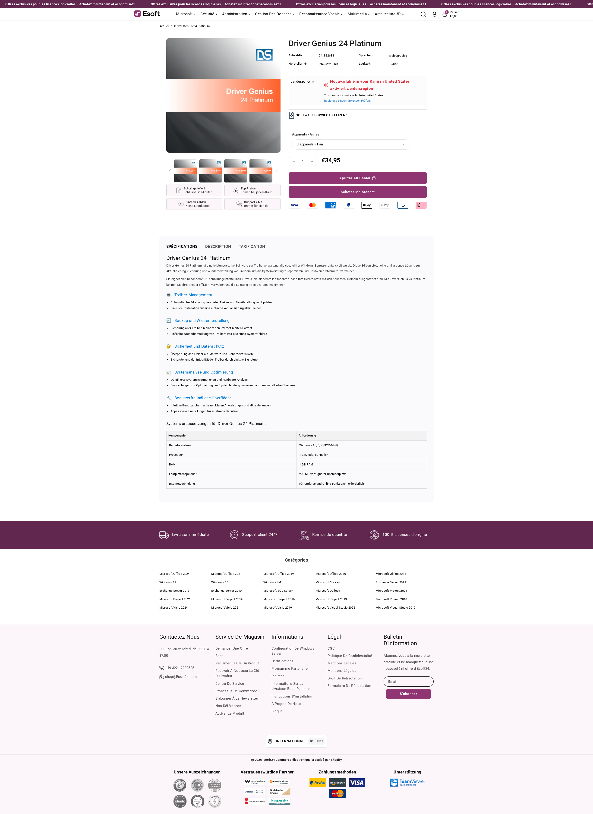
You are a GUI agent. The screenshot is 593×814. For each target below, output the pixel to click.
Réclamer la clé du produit (237, 663)
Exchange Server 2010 (226, 590)
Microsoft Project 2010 (391, 599)
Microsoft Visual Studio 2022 (335, 607)
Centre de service (229, 684)
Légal (334, 637)
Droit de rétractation (345, 678)
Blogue (277, 711)
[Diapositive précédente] (170, 171)
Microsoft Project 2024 (391, 590)
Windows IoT (272, 582)
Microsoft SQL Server (278, 590)
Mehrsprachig (398, 55)
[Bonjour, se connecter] (434, 14)
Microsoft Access (327, 582)
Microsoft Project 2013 (331, 599)
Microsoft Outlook (327, 590)
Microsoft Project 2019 (227, 599)
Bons (219, 656)
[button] (186, 14)
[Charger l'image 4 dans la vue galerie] (260, 170)
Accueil (164, 26)
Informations (287, 637)
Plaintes (277, 676)
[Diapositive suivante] (276, 171)
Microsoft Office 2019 (278, 573)
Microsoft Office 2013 (391, 573)
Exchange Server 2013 (174, 590)
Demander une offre (231, 648)
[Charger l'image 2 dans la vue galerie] (210, 170)
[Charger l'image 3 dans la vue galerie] (235, 170)
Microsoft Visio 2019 (277, 607)
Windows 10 (219, 582)
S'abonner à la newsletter (236, 698)
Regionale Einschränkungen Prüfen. (347, 100)
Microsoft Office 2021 (226, 573)
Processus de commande (236, 691)
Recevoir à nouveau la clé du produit (237, 673)
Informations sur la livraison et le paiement (291, 686)
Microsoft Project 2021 (175, 599)
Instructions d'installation (292, 696)
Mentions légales (342, 663)
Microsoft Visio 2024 (173, 607)
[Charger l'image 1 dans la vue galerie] (185, 170)
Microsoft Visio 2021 (225, 607)
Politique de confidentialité (350, 656)
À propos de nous (286, 704)
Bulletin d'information (400, 640)
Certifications (282, 661)
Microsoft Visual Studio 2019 (395, 607)
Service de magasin (239, 637)
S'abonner (408, 694)
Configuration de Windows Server (292, 651)
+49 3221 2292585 (179, 668)
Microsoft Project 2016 (279, 599)
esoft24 (269, 759)
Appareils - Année (305, 134)
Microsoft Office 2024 (174, 573)
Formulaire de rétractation (349, 686)
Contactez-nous (179, 637)
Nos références (228, 706)
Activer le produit (229, 713)
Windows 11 (167, 582)
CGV (331, 648)
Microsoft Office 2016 (330, 573)
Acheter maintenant (358, 192)
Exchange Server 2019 (391, 582)
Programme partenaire (289, 668)
